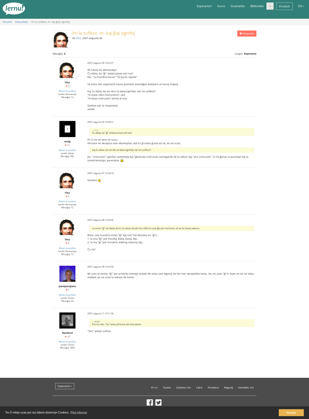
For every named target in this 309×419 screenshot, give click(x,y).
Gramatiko (238, 6)
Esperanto (64, 386)
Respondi (248, 33)
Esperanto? (204, 6)
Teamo (167, 387)
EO (300, 6)
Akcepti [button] (291, 412)
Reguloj (228, 387)
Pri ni (154, 387)
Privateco (213, 387)
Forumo (7, 22)
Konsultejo (21, 22)
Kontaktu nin (246, 387)
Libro (199, 387)
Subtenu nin (183, 387)
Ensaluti (284, 6)
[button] (270, 6)
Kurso (221, 6)
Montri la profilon (67, 91)
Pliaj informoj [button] (78, 412)
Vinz (78, 38)
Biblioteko (257, 6)
